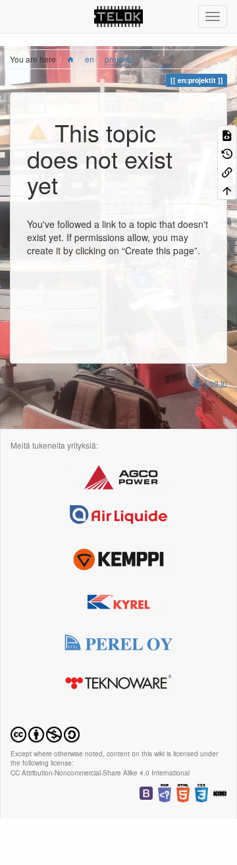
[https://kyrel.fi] (118, 600)
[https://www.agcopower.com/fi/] (118, 475)
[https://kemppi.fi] (118, 557)
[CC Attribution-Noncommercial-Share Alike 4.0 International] (45, 733)
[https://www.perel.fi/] (118, 640)
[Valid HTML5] (183, 791)
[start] (70, 59)
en (89, 59)
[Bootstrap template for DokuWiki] (146, 791)
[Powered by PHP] (164, 791)
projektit (119, 59)
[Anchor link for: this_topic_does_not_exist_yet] (70, 184)
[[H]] (118, 16)
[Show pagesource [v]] (227, 134)
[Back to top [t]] (227, 189)
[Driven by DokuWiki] (219, 791)
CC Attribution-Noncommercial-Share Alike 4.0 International (100, 772)
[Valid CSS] (201, 791)
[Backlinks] (227, 171)
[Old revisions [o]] (227, 152)
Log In (215, 382)
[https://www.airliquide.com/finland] (118, 514)
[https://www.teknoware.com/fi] (118, 680)
